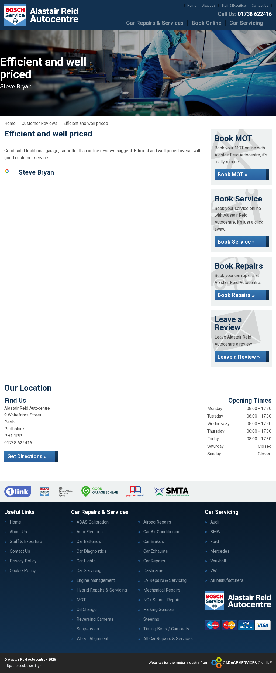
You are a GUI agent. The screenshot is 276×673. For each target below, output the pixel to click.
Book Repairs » (236, 295)
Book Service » (236, 241)
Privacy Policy (23, 561)
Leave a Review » (239, 357)
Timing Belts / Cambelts (166, 629)
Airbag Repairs (157, 522)
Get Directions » (27, 456)
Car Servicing (246, 23)
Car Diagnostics (91, 551)
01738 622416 (245, 14)
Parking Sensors (159, 609)
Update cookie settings (24, 666)
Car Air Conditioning (161, 532)
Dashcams (153, 571)
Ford (214, 541)
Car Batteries (89, 541)
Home (191, 6)
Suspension (88, 629)
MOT (81, 600)
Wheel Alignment (92, 639)
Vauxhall (218, 561)
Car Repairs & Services (155, 23)
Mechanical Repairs (161, 590)
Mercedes (220, 551)
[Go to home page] (41, 15)
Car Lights (86, 561)
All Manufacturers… (228, 580)
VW (213, 571)
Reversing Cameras (95, 619)
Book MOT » (232, 174)
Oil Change (87, 609)
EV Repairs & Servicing (165, 580)
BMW (215, 532)
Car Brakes (153, 541)
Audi (214, 522)
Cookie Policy (23, 571)
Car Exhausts (155, 551)
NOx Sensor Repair (161, 600)
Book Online (206, 23)
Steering (151, 619)
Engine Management (96, 580)
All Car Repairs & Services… (169, 639)
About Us (209, 6)
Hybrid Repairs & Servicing (102, 590)
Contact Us (260, 6)
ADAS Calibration (93, 522)
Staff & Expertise (234, 6)
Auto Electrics (90, 532)
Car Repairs (154, 561)
